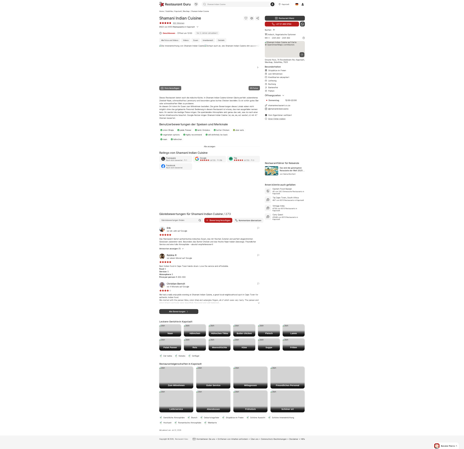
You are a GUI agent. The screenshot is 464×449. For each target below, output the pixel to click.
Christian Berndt (176, 283)
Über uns (254, 439)
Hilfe (303, 439)
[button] (258, 67)
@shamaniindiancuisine (278, 109)
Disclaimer (293, 439)
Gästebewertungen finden (173, 220)
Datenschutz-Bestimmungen (274, 439)
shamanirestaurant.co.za (279, 105)
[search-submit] (204, 4)
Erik (169, 228)
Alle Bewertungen (177, 311)
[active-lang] (296, 4)
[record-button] (272, 4)
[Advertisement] (209, 192)
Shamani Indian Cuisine (180, 18)
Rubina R (172, 255)
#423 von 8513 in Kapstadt (177, 27)
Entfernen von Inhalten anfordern (233, 439)
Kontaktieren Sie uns (206, 439)
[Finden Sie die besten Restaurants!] (174, 4)
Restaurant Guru (181, 439)
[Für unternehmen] (196, 4)
